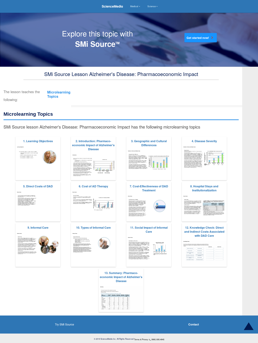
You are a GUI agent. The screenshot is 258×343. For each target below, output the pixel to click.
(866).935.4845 (156, 339)
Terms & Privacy (141, 339)
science (151, 6)
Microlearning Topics (60, 95)
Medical (134, 6)
